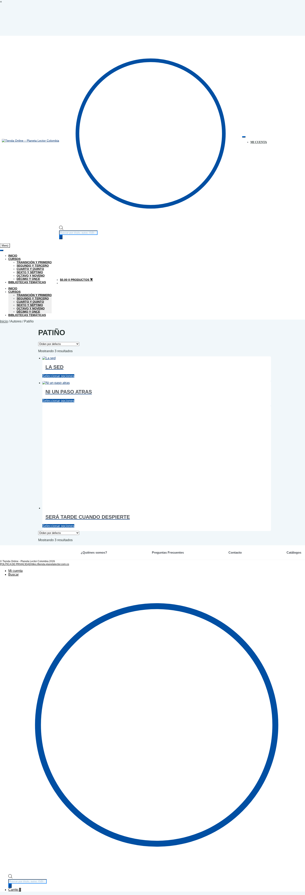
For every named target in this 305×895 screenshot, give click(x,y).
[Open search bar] (61, 228)
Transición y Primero (34, 262)
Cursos (14, 259)
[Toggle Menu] (243, 136)
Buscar (13, 574)
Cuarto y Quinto (30, 269)
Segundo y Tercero (33, 265)
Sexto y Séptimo (30, 272)
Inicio (12, 255)
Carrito (14, 889)
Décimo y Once (28, 279)
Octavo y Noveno (31, 275)
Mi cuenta (15, 571)
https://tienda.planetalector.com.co (50, 564)
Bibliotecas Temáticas (27, 282)
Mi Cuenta (258, 142)
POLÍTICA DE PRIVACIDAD (15, 564)
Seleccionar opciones (58, 376)
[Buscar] (60, 237)
